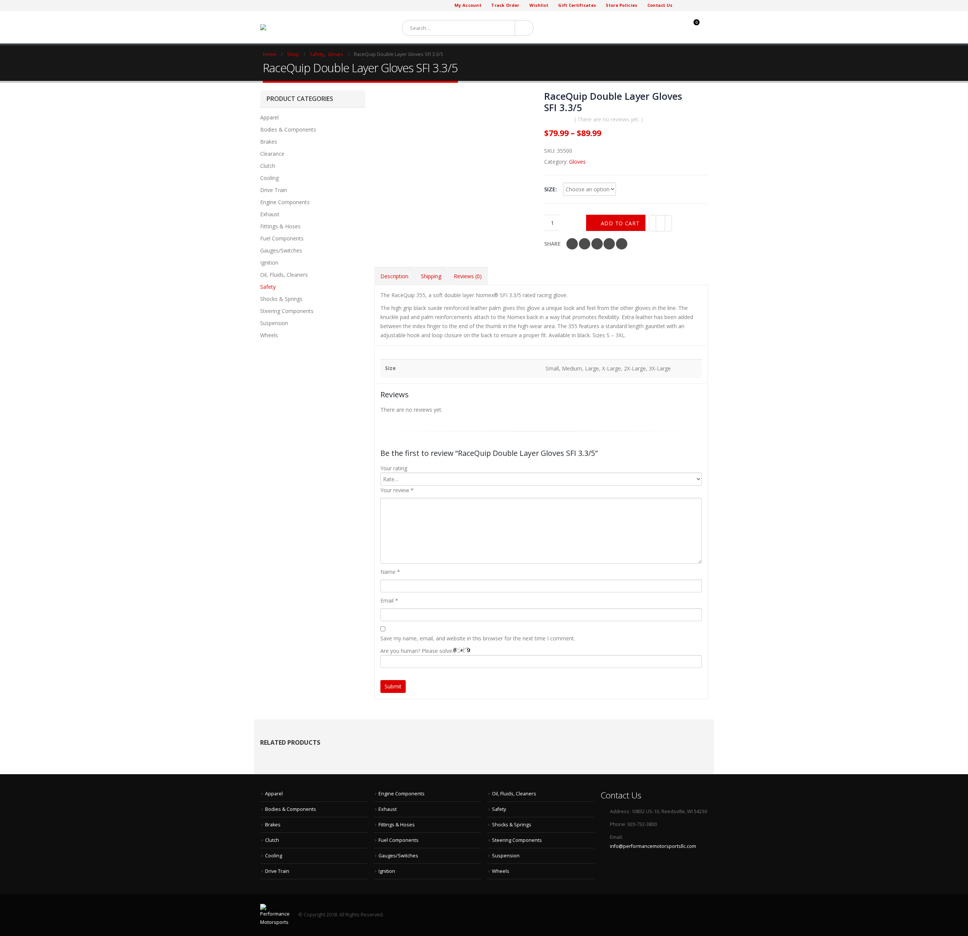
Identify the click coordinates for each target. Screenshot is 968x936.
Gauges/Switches (281, 250)
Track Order (505, 5)
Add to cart (620, 223)
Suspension (274, 323)
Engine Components (285, 202)
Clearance (272, 153)
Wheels (269, 335)
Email (621, 243)
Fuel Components (282, 238)
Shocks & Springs (281, 298)
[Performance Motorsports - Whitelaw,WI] (295, 27)
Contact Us (659, 5)
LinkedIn (597, 243)
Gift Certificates (577, 5)
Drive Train (273, 190)
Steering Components (286, 311)
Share (552, 243)
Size (549, 189)
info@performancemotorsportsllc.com (653, 846)
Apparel (269, 117)
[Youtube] (701, 5)
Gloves (577, 161)
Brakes (268, 141)
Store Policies (621, 5)
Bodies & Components (288, 129)
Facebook (572, 243)
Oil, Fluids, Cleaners (284, 274)
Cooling (269, 177)
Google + (609, 243)
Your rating (393, 468)
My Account (468, 5)
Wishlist (538, 5)
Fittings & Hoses (280, 226)
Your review (397, 490)
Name (390, 571)
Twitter (584, 243)
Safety (268, 286)
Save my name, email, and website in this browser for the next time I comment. (477, 638)
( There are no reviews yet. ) (608, 119)
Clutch (267, 165)
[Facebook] (683, 5)
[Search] (523, 28)
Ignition (269, 262)
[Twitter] (692, 5)
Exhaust (269, 214)
